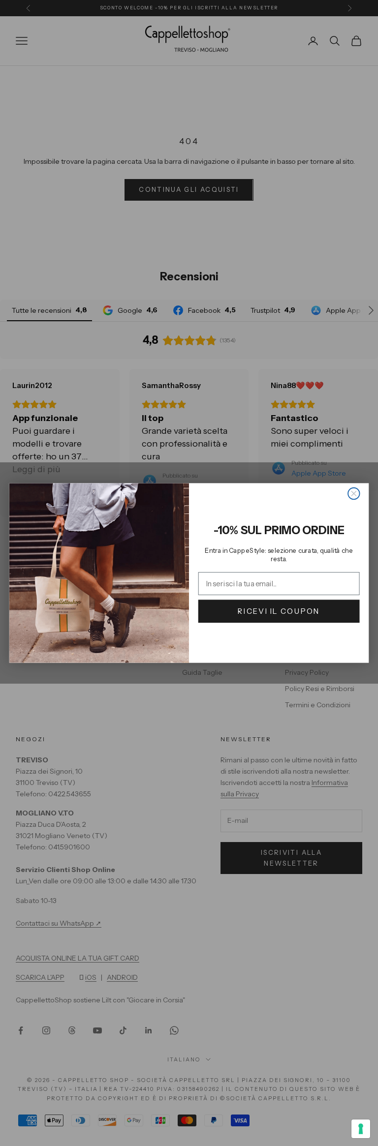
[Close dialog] (353, 493)
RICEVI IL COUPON (279, 611)
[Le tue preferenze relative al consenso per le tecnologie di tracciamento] (360, 1128)
